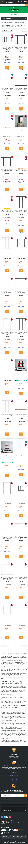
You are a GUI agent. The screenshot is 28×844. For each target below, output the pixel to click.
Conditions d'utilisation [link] (20, 842)
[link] (21, 2)
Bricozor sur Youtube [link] (7, 817)
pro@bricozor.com (14, 780)
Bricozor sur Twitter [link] (5, 817)
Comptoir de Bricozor (7, 837)
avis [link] (12, 822)
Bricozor (9, 1)
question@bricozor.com (14, 775)
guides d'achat (20, 837)
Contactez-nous (7, 765)
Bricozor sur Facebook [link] (2, 817)
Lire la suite (17, 26)
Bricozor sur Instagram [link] (10, 817)
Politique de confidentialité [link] (9, 842)
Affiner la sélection (7, 18)
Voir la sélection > (14, 12)
